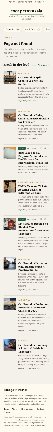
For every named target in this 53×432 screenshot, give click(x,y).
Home (6, 409)
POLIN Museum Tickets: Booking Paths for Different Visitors (33, 190)
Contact (39, 2)
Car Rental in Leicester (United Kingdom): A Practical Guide (32, 267)
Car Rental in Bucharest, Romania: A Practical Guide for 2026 (33, 307)
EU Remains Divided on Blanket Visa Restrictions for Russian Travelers (33, 229)
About (12, 2)
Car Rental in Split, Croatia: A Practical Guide (30, 81)
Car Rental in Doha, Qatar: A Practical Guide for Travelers (33, 119)
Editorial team (25, 2)
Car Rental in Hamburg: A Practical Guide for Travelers (33, 348)
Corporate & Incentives (31, 182)
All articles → (43, 65)
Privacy (7, 412)
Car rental (24, 73)
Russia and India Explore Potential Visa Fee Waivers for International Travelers (33, 158)
